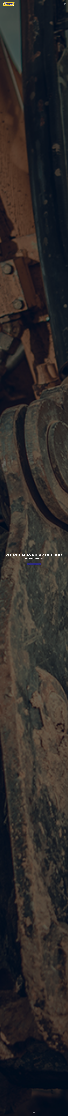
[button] (65, 4)
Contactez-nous (34, 564)
